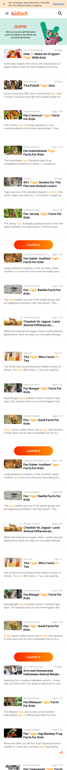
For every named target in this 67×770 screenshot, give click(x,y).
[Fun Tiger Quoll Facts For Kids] (13, 418)
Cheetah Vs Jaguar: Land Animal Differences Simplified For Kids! (41, 323)
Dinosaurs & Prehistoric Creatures (37, 254)
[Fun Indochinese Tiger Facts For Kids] (13, 149)
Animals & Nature (31, 111)
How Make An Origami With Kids (41, 55)
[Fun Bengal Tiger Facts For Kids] (13, 387)
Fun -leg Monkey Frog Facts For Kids (42, 735)
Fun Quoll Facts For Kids (41, 421)
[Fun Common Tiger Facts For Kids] (13, 114)
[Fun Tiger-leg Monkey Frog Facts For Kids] (13, 732)
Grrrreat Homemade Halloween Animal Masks (41, 672)
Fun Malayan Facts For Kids (41, 704)
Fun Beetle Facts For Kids (42, 291)
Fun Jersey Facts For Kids (42, 215)
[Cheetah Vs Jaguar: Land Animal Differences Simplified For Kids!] (13, 320)
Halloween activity (41, 680)
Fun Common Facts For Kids (41, 117)
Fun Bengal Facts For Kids (42, 390)
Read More (58, 4)
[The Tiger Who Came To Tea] (13, 356)
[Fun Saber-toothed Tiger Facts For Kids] (13, 257)
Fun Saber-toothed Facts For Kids (41, 260)
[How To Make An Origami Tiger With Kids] (13, 53)
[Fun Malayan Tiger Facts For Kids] (13, 701)
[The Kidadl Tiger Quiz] (13, 84)
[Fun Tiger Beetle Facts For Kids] (13, 289)
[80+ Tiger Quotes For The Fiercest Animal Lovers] (13, 181)
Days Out (27, 353)
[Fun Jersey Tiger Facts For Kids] (13, 212)
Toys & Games (30, 81)
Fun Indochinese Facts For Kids (39, 152)
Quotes (27, 178)
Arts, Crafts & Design (33, 50)
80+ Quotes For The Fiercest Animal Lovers (42, 184)
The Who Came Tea (41, 358)
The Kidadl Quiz (39, 85)
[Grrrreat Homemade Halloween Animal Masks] (13, 670)
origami (20, 63)
